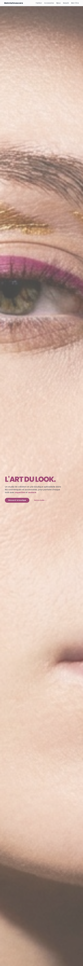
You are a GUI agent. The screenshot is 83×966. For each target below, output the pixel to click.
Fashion (39, 3)
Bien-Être (75, 3)
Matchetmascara (13, 3)
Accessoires (49, 3)
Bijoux (58, 3)
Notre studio (40, 500)
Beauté (66, 3)
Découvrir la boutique (17, 500)
